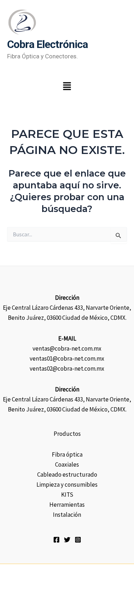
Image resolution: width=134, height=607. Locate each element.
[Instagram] (78, 539)
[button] (67, 87)
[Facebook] (56, 539)
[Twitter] (67, 539)
